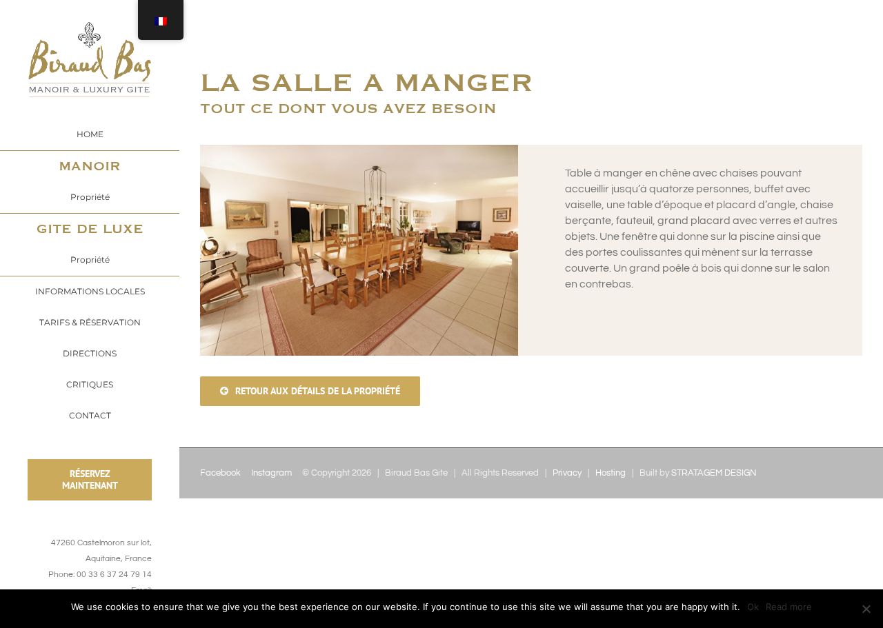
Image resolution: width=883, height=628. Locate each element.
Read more (789, 606)
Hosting (610, 473)
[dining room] (359, 152)
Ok (753, 606)
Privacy (567, 473)
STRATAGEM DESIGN (714, 473)
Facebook (220, 473)
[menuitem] (89, 134)
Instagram (271, 473)
